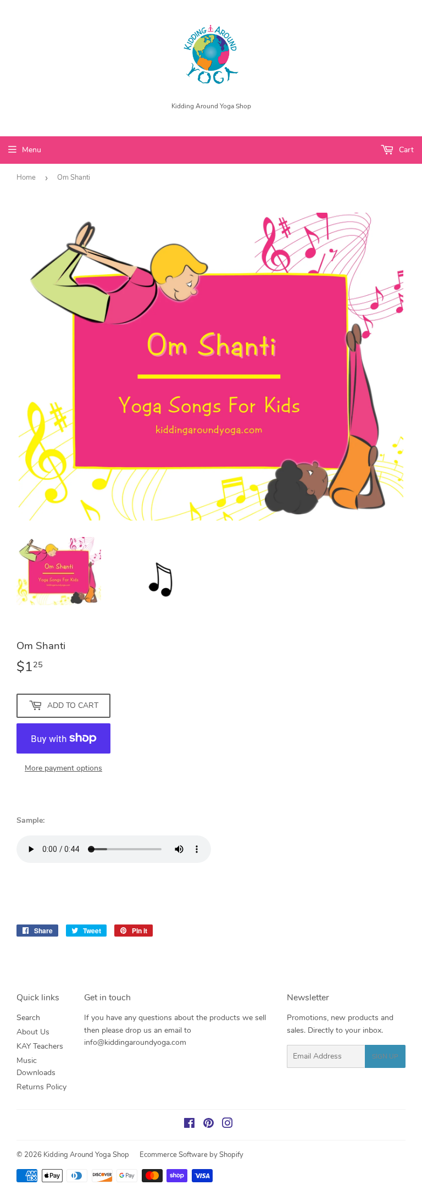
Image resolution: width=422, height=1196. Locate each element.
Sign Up (385, 1056)
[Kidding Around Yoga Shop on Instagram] (227, 1125)
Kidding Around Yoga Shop (86, 1155)
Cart (405, 150)
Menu (31, 150)
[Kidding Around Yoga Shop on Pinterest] (208, 1125)
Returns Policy (41, 1087)
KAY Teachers (39, 1046)
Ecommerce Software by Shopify (191, 1155)
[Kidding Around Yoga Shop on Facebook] (189, 1125)
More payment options (63, 768)
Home (26, 177)
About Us (32, 1032)
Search (28, 1017)
